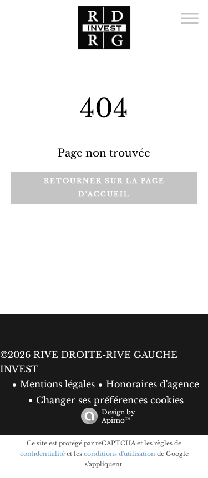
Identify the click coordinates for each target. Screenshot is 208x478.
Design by (118, 416)
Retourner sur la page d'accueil (104, 187)
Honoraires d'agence (152, 383)
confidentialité (42, 454)
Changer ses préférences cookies (110, 400)
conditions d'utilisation (119, 454)
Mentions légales (57, 383)
